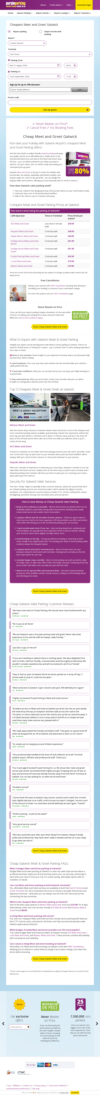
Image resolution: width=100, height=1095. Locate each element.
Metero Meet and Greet (50, 904)
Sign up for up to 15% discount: (25, 84)
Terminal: (12, 49)
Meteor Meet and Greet (21, 266)
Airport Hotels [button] (42, 13)
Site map (36, 1088)
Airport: (11, 38)
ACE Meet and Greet (20, 223)
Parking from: (17, 60)
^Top (8, 1085)
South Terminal (17, 890)
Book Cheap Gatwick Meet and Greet (50, 326)
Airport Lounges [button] (61, 13)
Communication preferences (18, 1088)
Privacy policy (40, 1085)
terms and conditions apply (30, 317)
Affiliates (16, 1085)
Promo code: (13, 97)
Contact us (27, 1085)
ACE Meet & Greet (59, 907)
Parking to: (15, 71)
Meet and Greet (23, 172)
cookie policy (64, 1092)
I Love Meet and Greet (21, 261)
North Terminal (76, 888)
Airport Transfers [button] (82, 13)
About (43, 5)
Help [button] (69, 5)
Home (10, 13)
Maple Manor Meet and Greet (24, 236)
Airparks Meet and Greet (22, 231)
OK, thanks (75, 1093)
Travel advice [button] (56, 5)
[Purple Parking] (15, 4)
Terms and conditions (57, 1085)
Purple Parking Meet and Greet (25, 256)
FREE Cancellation (58, 285)
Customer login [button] (84, 5)
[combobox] (25, 43)
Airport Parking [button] (24, 13)
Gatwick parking (48, 153)
